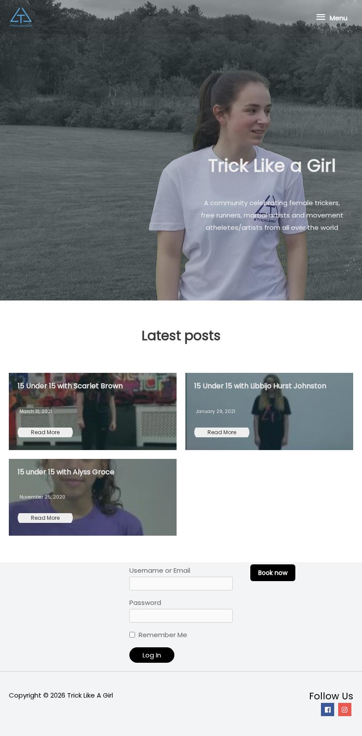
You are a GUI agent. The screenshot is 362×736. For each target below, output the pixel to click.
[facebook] (328, 709)
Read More (45, 432)
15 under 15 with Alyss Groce (66, 472)
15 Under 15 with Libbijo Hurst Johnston (260, 386)
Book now (272, 572)
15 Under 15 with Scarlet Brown (70, 386)
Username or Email (159, 570)
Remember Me (163, 634)
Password (145, 602)
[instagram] (346, 709)
